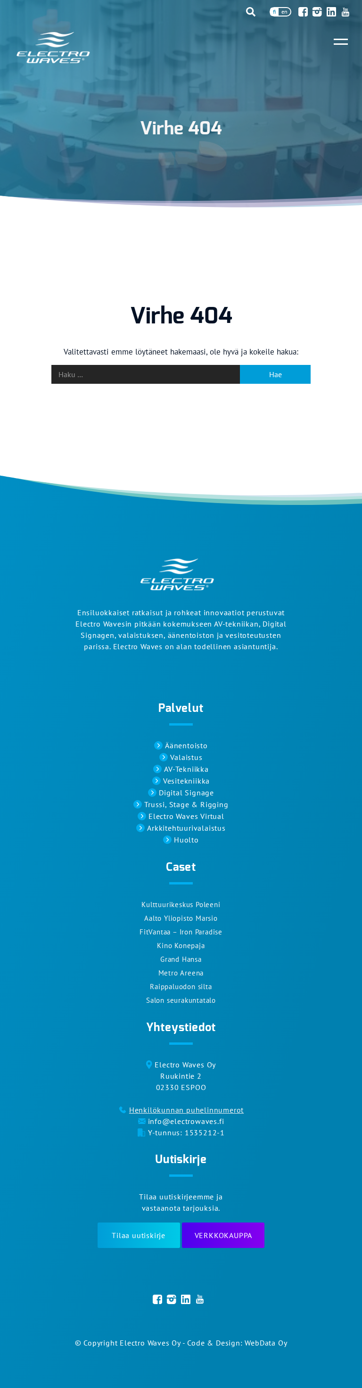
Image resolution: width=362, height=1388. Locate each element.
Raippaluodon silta (181, 986)
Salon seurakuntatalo (181, 1000)
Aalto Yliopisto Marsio (181, 918)
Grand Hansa (181, 959)
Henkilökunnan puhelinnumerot (186, 1110)
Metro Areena (181, 972)
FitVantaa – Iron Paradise (181, 931)
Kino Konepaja (181, 945)
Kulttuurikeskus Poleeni (180, 904)
